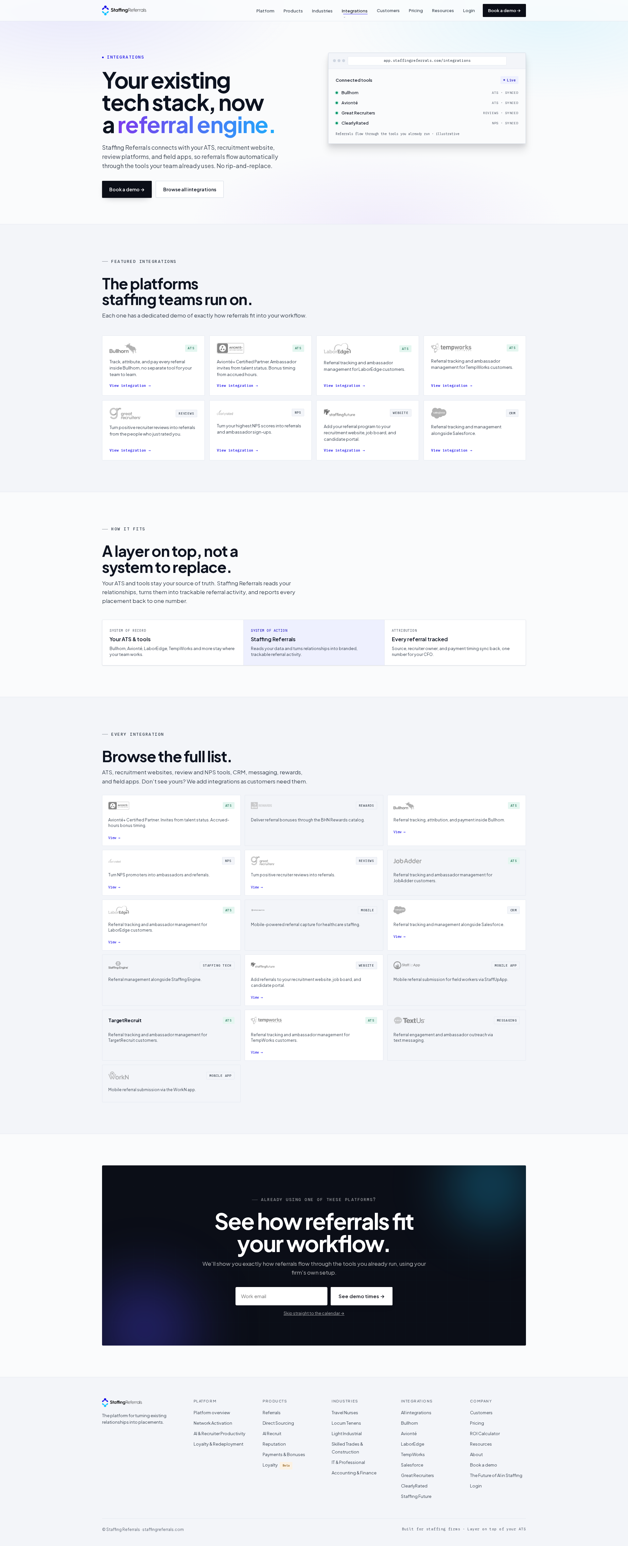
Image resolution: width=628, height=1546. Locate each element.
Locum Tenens (346, 1423)
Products (293, 10)
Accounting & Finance (354, 1472)
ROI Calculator (485, 1433)
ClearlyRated (414, 1485)
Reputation (274, 1444)
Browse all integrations (189, 189)
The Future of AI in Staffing (496, 1475)
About (476, 1454)
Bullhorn (409, 1423)
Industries (322, 10)
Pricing (416, 10)
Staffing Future (416, 1496)
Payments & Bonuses (284, 1454)
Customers (388, 10)
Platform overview (212, 1412)
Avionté (409, 1433)
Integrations (355, 10)
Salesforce (412, 1465)
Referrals (272, 1412)
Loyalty (276, 1465)
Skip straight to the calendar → (314, 1313)
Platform (265, 10)
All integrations (416, 1412)
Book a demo (483, 1465)
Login (469, 10)
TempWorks (413, 1454)
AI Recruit (272, 1433)
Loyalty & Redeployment (218, 1444)
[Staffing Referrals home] (124, 10)
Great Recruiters (417, 1475)
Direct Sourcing (278, 1423)
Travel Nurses (345, 1412)
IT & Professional (348, 1462)
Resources (443, 10)
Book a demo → (504, 10)
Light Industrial (347, 1433)
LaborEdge (412, 1444)
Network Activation (213, 1423)
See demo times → (362, 1296)
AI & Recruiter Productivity (219, 1433)
